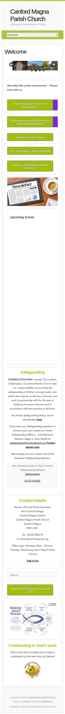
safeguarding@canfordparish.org (28, 443)
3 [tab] (40, 70)
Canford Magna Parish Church (29, 15)
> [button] (53, 64)
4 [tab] (44, 70)
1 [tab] (32, 70)
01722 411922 (32, 480)
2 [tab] (36, 70)
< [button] (11, 64)
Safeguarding (32, 474)
